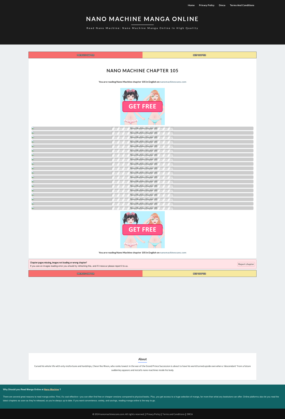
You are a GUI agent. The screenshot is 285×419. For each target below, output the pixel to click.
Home (191, 5)
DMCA (190, 414)
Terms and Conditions (242, 5)
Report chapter (246, 264)
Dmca (222, 5)
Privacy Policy (206, 5)
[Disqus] (142, 314)
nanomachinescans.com (173, 81)
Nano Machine (51, 389)
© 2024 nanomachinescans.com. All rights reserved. (118, 414)
